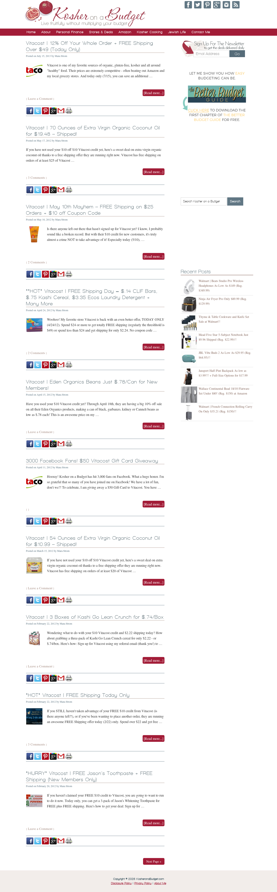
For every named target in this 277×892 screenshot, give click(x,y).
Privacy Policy (142, 883)
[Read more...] (153, 92)
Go (237, 54)
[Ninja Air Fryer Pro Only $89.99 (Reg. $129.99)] (190, 304)
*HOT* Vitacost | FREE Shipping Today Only (78, 695)
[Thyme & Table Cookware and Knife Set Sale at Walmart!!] (190, 322)
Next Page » (153, 861)
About (46, 32)
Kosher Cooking (150, 32)
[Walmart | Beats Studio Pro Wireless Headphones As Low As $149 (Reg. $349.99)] (190, 287)
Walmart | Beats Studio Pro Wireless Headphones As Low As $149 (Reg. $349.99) (221, 285)
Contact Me (201, 32)
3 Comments (36, 177)
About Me (160, 883)
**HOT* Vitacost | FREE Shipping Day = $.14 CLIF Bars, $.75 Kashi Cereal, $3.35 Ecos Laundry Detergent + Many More (92, 297)
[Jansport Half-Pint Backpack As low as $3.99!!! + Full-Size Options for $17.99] (190, 376)
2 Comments (36, 262)
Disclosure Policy (121, 883)
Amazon (125, 32)
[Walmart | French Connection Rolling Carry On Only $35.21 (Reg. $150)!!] (190, 412)
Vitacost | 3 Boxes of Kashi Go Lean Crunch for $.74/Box (95, 617)
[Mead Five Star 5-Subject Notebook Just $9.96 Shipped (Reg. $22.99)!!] (190, 340)
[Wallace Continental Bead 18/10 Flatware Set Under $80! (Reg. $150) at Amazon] (190, 394)
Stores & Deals (101, 32)
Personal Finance (70, 32)
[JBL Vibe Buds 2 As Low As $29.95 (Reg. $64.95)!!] (190, 358)
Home (31, 32)
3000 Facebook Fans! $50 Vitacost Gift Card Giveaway (92, 461)
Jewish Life (177, 32)
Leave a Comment (40, 98)
